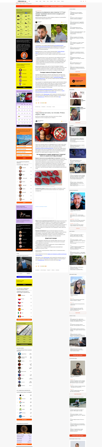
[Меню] (29, 1)
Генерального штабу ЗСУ (25, 36)
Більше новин (78, 71)
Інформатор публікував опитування (45, 89)
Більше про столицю (77, 355)
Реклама (62, 1)
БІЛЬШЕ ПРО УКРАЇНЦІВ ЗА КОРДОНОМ (24, 319)
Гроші (48, 1)
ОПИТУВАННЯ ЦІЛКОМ (24, 249)
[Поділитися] (64, 22)
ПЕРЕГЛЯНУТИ (77, 85)
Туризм (53, 106)
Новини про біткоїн (24, 444)
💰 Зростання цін (60, 6)
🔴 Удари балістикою (53, 6)
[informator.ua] (22, 1)
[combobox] (29, 273)
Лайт (55, 1)
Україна (37, 1)
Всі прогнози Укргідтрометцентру (24, 276)
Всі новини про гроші (24, 344)
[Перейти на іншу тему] (83, 1)
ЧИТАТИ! (24, 284)
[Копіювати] (66, 22)
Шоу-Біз (51, 1)
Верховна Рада (37, 106)
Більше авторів (77, 122)
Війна (40, 1)
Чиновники (43, 106)
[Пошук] (85, 1)
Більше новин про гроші (77, 435)
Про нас (58, 1)
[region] (24, 276)
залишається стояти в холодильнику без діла (44, 148)
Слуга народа (49, 106)
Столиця (44, 1)
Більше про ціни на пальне (24, 125)
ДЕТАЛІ (24, 60)
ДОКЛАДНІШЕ (24, 419)
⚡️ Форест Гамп (46, 6)
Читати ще (77, 228)
